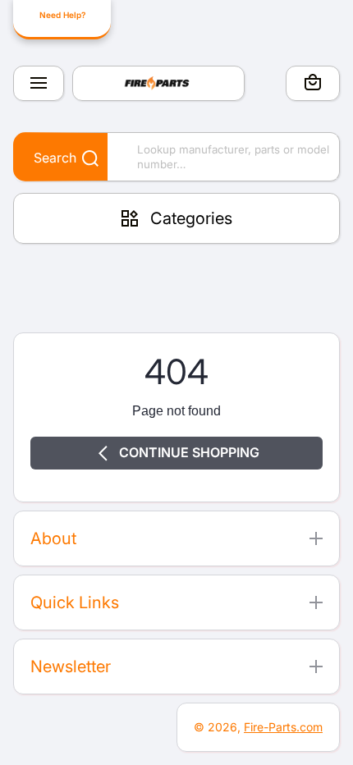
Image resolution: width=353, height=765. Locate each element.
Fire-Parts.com (283, 727)
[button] (313, 84)
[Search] (82, 159)
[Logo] (158, 83)
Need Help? (62, 15)
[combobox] (176, 156)
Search (55, 157)
